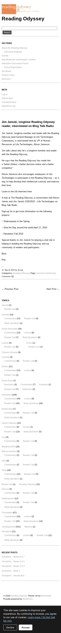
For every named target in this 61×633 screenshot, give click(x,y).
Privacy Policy (8, 75)
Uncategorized (8, 527)
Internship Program (13, 52)
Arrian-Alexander (9, 329)
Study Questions (11, 323)
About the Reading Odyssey (14, 48)
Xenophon (6, 531)
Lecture (27, 332)
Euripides (43, 384)
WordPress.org (8, 106)
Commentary (10, 318)
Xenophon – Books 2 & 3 (13, 566)
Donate (5, 56)
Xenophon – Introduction (13, 575)
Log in (4, 94)
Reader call (7, 484)
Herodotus (6, 395)
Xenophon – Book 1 (11, 571)
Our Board (6, 71)
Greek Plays (7, 380)
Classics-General (10, 352)
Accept (26, 627)
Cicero (29, 343)
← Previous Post (10, 289)
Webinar (28, 527)
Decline (10, 627)
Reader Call (9, 309)
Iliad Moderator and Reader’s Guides (19, 59)
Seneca (5, 489)
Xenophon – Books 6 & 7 (13, 557)
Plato (4, 470)
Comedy (5, 357)
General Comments (45, 273)
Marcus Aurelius (9, 451)
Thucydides (7, 512)
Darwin (5, 366)
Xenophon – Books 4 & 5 (13, 561)
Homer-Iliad (7, 409)
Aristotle (5, 314)
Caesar (5, 343)
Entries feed (7, 98)
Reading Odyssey (23, 18)
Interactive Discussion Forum (15, 63)
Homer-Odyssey (9, 423)
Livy (3, 437)
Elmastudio (46, 596)
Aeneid (5, 305)
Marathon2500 (8, 446)
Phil (3, 260)
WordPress (27, 599)
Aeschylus (9, 384)
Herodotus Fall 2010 (13, 233)
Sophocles (27, 389)
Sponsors (6, 79)
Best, (4, 253)
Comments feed (9, 102)
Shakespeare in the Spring (16, 221)
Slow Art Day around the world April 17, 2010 (25, 227)
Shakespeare (8, 498)
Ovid (4, 461)
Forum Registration (13, 67)
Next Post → (53, 289)
